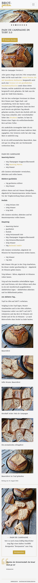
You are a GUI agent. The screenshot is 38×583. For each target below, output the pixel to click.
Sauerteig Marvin (15, 164)
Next (35, 16)
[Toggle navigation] (33, 4)
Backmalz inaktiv (15, 245)
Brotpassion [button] (19, 552)
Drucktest (13, 117)
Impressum (14, 581)
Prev (2, 16)
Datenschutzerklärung (27, 581)
